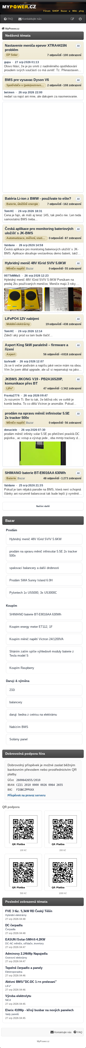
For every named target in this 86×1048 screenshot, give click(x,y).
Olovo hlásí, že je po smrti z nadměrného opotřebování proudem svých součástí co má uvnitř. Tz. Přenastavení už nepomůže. (41, 68)
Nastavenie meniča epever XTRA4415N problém (36, 47)
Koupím (11, 605)
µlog (81, 11)
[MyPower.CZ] (19, 6)
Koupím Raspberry (21, 668)
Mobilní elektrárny (18, 324)
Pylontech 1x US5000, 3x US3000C (33, 592)
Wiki (74, 11)
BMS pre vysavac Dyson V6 (27, 80)
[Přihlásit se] (80, 19)
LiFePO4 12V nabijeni (22, 319)
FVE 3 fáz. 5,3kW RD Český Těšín (28, 911)
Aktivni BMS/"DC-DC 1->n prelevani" (31, 981)
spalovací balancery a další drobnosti (34, 568)
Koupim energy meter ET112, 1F (31, 626)
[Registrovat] (73, 19)
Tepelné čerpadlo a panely (23, 968)
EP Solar (12, 55)
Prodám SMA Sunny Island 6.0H (31, 580)
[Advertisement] (43, 147)
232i (12, 690)
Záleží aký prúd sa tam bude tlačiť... (28, 335)
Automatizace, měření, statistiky (27, 238)
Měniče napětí (15, 268)
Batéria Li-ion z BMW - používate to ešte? (38, 198)
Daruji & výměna (17, 681)
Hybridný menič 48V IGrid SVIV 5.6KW (35, 263)
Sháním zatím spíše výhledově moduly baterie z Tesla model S (41, 653)
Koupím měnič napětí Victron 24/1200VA (36, 639)
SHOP (55, 11)
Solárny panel (18, 739)
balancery (15, 702)
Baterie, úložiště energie (22, 204)
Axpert (10, 354)
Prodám (11, 530)
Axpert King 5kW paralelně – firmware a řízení (36, 347)
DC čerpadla (13, 925)
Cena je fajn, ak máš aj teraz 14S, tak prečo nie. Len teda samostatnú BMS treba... (42, 217)
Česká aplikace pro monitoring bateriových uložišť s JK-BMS (39, 231)
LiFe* (9, 388)
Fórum (46, 11)
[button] (23, 299)
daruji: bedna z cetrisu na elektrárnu (33, 714)
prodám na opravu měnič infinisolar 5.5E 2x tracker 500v (37, 415)
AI (78, 45)
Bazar (64, 11)
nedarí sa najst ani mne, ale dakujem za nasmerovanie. (41, 96)
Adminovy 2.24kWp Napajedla (26, 953)
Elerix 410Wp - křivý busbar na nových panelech (39, 1010)
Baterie (11, 478)
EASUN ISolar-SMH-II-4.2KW (25, 939)
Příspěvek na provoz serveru (26, 795)
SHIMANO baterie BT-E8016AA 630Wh (35, 473)
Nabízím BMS (18, 727)
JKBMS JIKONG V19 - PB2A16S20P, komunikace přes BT (34, 381)
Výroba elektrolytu (18, 996)
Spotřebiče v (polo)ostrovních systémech (26, 85)
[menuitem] (8, 19)
